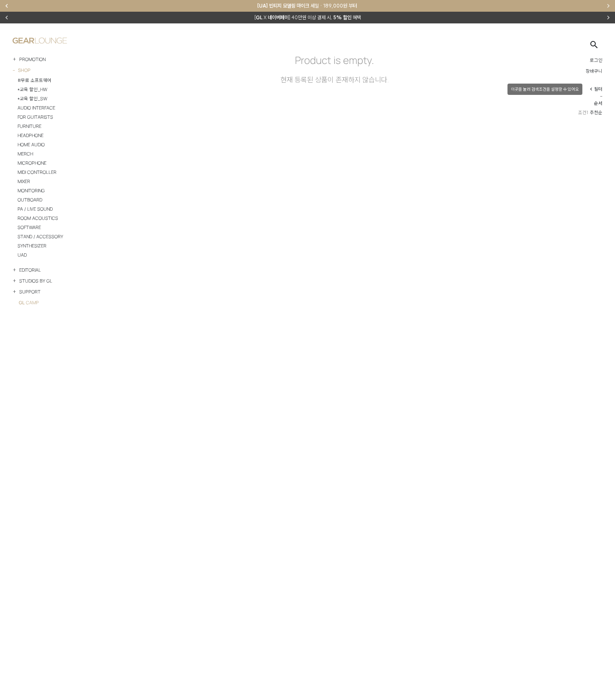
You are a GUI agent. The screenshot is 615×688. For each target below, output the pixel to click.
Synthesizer (32, 246)
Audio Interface (36, 108)
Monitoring (31, 191)
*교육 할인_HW (32, 89)
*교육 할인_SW (32, 99)
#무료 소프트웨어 (34, 80)
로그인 (596, 60)
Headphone (31, 135)
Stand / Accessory (40, 237)
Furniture (29, 126)
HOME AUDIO (31, 145)
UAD (22, 255)
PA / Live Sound (35, 209)
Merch (25, 154)
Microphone (32, 163)
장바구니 (594, 71)
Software (29, 227)
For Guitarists (35, 117)
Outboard (30, 200)
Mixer (24, 181)
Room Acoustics (38, 218)
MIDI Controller (37, 172)
